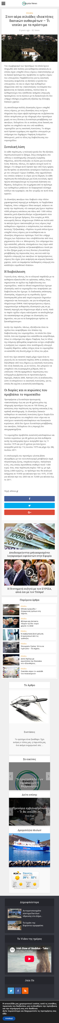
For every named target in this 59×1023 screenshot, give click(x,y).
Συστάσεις (29, 731)
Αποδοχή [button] (9, 1018)
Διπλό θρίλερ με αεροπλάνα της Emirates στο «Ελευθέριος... (31, 661)
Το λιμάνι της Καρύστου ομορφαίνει (33, 924)
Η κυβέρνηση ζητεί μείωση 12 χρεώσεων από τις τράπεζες (32, 636)
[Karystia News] (29, 3)
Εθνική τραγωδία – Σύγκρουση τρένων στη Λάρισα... (31, 611)
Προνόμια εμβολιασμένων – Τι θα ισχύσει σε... (30, 809)
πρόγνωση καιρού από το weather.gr (25, 888)
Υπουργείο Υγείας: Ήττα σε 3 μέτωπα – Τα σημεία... (32, 647)
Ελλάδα (29, 13)
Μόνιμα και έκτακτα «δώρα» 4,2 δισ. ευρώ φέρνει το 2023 (30, 623)
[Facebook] (18, 991)
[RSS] (25, 991)
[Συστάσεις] (29, 707)
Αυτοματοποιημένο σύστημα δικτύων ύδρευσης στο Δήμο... (32, 913)
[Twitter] (11, 991)
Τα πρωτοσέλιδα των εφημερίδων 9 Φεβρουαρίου (29, 782)
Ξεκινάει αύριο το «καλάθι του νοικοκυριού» (32, 672)
